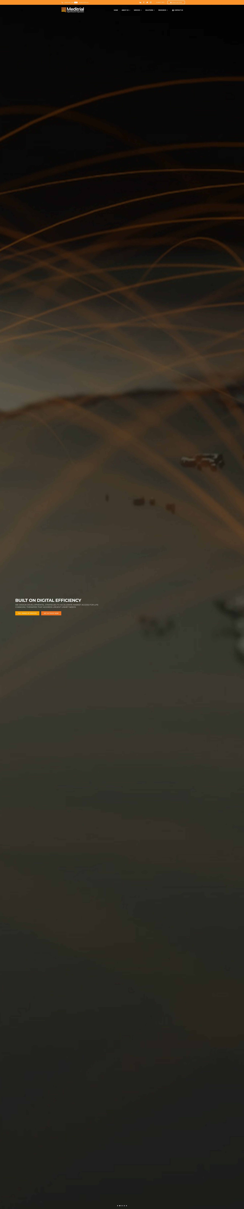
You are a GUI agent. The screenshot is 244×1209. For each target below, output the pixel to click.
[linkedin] (140, 2)
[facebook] (144, 2)
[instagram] (150, 2)
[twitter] (147, 2)
